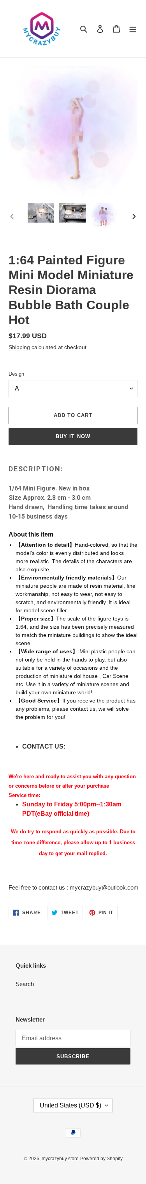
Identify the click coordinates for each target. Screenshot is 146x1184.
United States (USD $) (70, 1105)
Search (25, 984)
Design (16, 374)
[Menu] (133, 28)
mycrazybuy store (60, 1158)
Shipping (19, 347)
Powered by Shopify (101, 1158)
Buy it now (73, 436)
